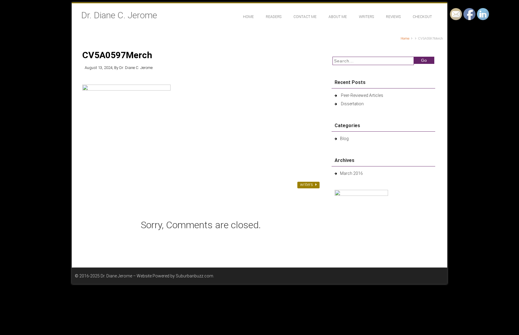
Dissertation (352, 103)
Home (248, 17)
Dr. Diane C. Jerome (119, 15)
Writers (366, 17)
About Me (338, 17)
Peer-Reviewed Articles (362, 95)
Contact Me (305, 17)
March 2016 (351, 173)
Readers (273, 17)
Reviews (393, 17)
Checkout (422, 17)
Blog (344, 138)
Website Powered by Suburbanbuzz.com (175, 276)
